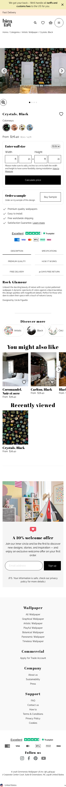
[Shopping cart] (50, 23)
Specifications (49, 251)
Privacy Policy (33, 718)
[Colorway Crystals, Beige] (22, 127)
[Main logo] (8, 23)
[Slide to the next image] (62, 71)
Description (17, 251)
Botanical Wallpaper (33, 632)
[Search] (35, 23)
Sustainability (33, 679)
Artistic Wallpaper (30, 32)
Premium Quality (17, 261)
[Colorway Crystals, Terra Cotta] (14, 127)
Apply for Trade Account (33, 658)
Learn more (39, 223)
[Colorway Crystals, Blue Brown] (29, 127)
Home (5, 32)
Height (47, 155)
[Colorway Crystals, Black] (6, 127)
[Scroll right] (58, 369)
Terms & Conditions (33, 714)
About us (33, 675)
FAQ (33, 700)
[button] (43, 23)
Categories (15, 32)
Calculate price (33, 180)
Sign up (52, 565)
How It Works (49, 261)
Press (33, 684)
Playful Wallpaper (33, 628)
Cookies (33, 723)
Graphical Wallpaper (33, 619)
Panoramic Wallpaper (33, 637)
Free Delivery (17, 272)
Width (17, 155)
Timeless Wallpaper (33, 641)
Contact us (33, 705)
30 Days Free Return (49, 272)
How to (33, 709)
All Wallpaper (33, 614)
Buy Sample (50, 197)
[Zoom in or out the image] (3, 102)
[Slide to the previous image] (4, 71)
